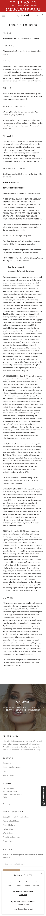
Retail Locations (8, 775)
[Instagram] (9, 803)
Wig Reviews (8, 833)
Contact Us (7, 763)
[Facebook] (4, 803)
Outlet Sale (23, 894)
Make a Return (8, 829)
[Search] (38, 15)
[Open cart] (43, 15)
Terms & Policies (9, 825)
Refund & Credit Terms (11, 821)
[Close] (41, 873)
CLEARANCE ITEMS (23, 904)
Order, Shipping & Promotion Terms (16, 817)
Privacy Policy (8, 841)
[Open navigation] (3, 16)
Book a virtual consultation (12, 767)
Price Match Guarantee (11, 837)
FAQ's (5, 771)
